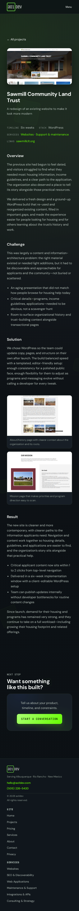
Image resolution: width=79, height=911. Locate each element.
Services (12, 835)
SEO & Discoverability (20, 875)
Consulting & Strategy (21, 901)
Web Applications (18, 881)
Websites (27, 134)
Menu (69, 7)
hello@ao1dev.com (19, 783)
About (11, 841)
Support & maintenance (52, 134)
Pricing (11, 828)
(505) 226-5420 (18, 788)
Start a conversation (39, 719)
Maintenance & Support (22, 888)
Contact (12, 847)
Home (10, 815)
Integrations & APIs (18, 894)
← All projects (16, 39)
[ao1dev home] (14, 7)
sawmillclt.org (25, 141)
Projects (12, 822)
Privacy (11, 854)
